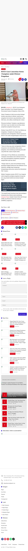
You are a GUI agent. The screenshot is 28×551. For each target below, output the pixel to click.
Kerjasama (3, 523)
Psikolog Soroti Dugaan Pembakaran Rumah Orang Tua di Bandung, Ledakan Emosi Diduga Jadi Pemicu (20, 244)
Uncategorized (4, 499)
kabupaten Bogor (5, 197)
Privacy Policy (4, 530)
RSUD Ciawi (15, 212)
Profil (2, 532)
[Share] (25, 79)
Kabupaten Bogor (21, 210)
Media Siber (3, 527)
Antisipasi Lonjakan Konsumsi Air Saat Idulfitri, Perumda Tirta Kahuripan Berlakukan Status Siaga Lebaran (21, 273)
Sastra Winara (5, 514)
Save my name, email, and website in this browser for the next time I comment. (14, 309)
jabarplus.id (9, 107)
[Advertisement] (14, 14)
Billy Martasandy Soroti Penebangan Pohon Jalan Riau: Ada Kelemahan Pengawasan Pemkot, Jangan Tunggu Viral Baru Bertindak (7, 259)
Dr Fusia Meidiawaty (11, 210)
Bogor (17, 268)
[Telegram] (22, 227)
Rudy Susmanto (5, 505)
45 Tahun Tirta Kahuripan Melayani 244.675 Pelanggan (15, 412)
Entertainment (18, 253)
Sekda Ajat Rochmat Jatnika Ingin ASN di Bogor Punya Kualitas (16, 418)
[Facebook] (17, 227)
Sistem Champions (6, 214)
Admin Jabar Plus (4, 79)
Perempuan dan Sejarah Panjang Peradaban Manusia (15, 407)
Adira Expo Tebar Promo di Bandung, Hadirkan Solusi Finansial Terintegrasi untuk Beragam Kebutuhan (21, 259)
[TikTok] (13, 539)
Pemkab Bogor (5, 509)
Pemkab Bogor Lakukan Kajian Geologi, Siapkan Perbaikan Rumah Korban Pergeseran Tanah (16, 424)
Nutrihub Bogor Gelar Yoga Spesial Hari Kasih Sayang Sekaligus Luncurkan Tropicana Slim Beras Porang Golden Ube (16, 401)
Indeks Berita (4, 520)
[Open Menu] (23, 59)
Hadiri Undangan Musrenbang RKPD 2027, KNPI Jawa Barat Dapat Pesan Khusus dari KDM (6, 273)
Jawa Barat (3, 69)
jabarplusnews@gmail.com (9, 483)
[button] (21, 59)
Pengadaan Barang (6, 212)
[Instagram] (5, 539)
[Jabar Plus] (4, 58)
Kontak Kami (4, 525)
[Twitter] (19, 227)
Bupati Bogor (5, 507)
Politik (2, 496)
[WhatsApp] (25, 227)
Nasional (3, 494)
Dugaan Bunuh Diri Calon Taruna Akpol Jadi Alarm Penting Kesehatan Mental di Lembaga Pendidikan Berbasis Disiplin (7, 244)
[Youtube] (8, 539)
